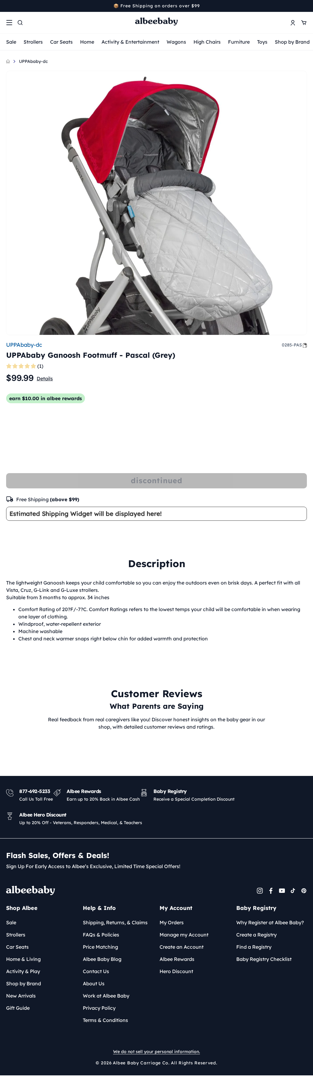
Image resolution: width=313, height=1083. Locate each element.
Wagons (176, 42)
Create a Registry (256, 935)
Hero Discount (176, 971)
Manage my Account (184, 935)
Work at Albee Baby (106, 996)
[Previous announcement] (8, 6)
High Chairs (207, 42)
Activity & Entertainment (130, 42)
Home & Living (23, 959)
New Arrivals (21, 996)
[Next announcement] (304, 6)
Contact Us (96, 971)
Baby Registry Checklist (264, 959)
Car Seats (61, 42)
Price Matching (100, 947)
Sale (11, 42)
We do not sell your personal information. (156, 1051)
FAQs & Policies (101, 935)
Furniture (239, 42)
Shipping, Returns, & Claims (115, 922)
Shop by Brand (292, 42)
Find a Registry (253, 947)
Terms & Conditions (105, 1020)
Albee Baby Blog (102, 959)
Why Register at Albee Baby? (270, 922)
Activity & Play (23, 971)
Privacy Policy (99, 1008)
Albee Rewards (177, 959)
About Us (94, 983)
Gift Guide (18, 1008)
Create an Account (182, 947)
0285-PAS (292, 345)
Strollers (33, 42)
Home (87, 42)
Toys (262, 42)
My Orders (172, 922)
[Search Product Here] (20, 23)
